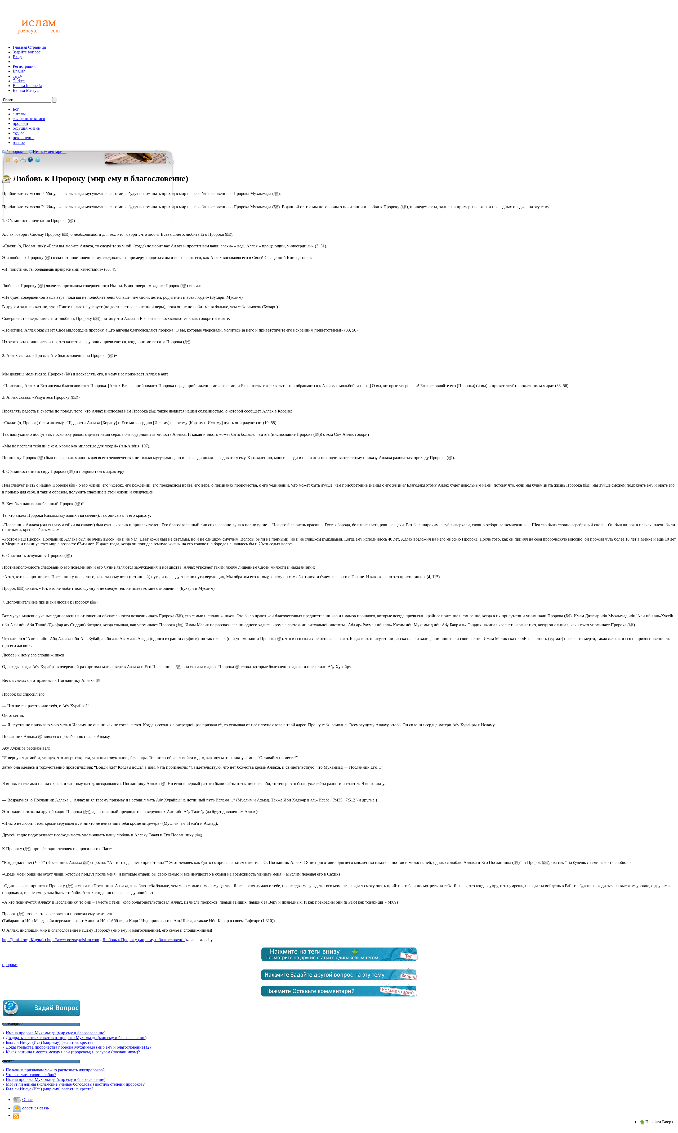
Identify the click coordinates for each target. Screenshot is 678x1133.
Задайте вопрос (27, 52)
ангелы (19, 114)
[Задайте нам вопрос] (339, 981)
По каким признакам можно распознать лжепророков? (55, 1070)
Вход (17, 57)
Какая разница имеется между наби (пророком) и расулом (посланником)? (73, 1052)
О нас (27, 1099)
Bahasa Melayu (26, 90)
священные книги (29, 118)
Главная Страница (29, 47)
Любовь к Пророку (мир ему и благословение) (144, 939)
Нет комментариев (49, 151)
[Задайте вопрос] (42, 1016)
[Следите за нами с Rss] (16, 1115)
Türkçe (19, 81)
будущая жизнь (26, 128)
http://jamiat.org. (24, 939)
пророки (20, 123)
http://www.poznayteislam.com (73, 939)
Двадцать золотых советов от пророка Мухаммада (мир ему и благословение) (76, 1037)
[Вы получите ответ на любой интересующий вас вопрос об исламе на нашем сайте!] (37, 39)
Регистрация (24, 66)
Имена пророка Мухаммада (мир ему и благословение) (55, 1033)
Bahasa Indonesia (27, 85)
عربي (17, 76)
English (19, 71)
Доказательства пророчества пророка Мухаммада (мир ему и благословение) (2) (78, 1047)
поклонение (23, 137)
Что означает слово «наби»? (31, 1074)
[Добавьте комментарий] (339, 997)
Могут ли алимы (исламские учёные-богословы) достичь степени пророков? (75, 1084)
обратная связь (35, 1108)
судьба (18, 133)
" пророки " (17, 151)
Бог (16, 109)
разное (19, 142)
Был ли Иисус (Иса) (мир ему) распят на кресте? (49, 1042)
